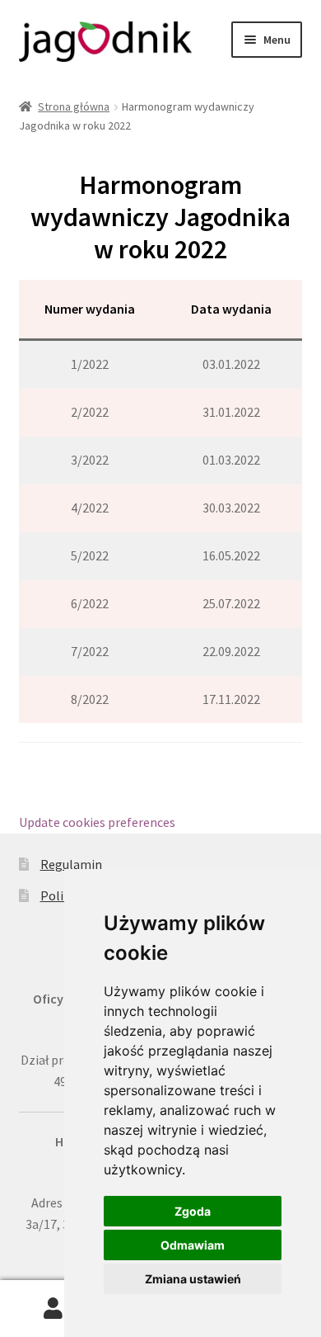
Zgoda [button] (192, 1211)
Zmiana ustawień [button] (193, 1279)
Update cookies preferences (97, 822)
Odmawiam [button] (192, 1245)
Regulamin (71, 864)
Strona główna (73, 106)
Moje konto (53, 1309)
